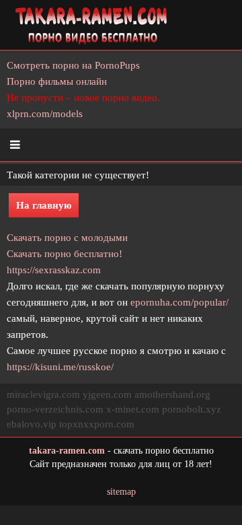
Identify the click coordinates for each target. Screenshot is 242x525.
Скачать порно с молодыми (67, 237)
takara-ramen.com (67, 451)
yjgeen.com (107, 394)
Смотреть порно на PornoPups (73, 65)
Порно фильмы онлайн (57, 81)
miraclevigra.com (43, 394)
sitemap (121, 492)
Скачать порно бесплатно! (64, 253)
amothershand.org (172, 394)
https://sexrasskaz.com (54, 270)
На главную (43, 205)
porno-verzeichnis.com (55, 409)
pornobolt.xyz (191, 409)
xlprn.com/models (45, 113)
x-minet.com (132, 409)
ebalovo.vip (31, 424)
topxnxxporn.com (96, 424)
